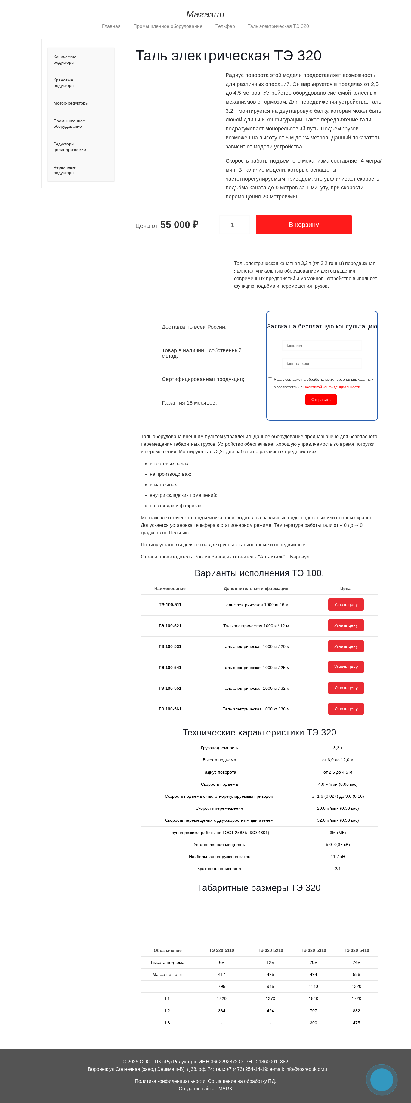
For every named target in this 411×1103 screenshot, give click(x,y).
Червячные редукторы (65, 170)
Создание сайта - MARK (206, 1088)
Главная (111, 26)
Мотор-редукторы (71, 103)
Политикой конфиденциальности (331, 387)
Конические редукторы (65, 59)
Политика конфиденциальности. (171, 1081)
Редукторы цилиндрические (70, 147)
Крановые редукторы (64, 83)
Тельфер (225, 26)
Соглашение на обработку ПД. (242, 1081)
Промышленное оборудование (167, 26)
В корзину (304, 224)
